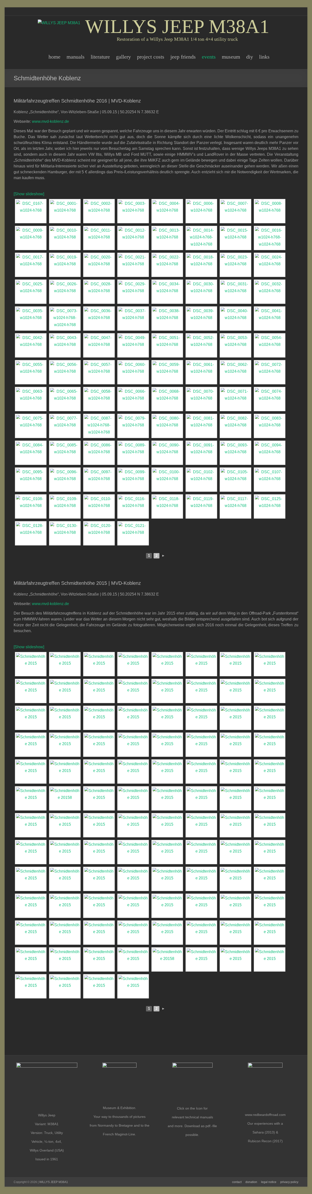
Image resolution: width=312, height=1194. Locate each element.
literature (100, 57)
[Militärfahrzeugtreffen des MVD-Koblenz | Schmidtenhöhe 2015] (30, 664)
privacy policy (289, 1182)
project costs (150, 57)
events (209, 57)
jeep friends (183, 57)
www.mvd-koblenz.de (50, 121)
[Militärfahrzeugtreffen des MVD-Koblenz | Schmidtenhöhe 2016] (30, 211)
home (54, 57)
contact (237, 1182)
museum (231, 57)
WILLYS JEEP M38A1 (177, 26)
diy (249, 57)
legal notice (268, 1182)
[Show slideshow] (29, 194)
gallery (123, 57)
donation (251, 1182)
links (264, 57)
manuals (76, 57)
